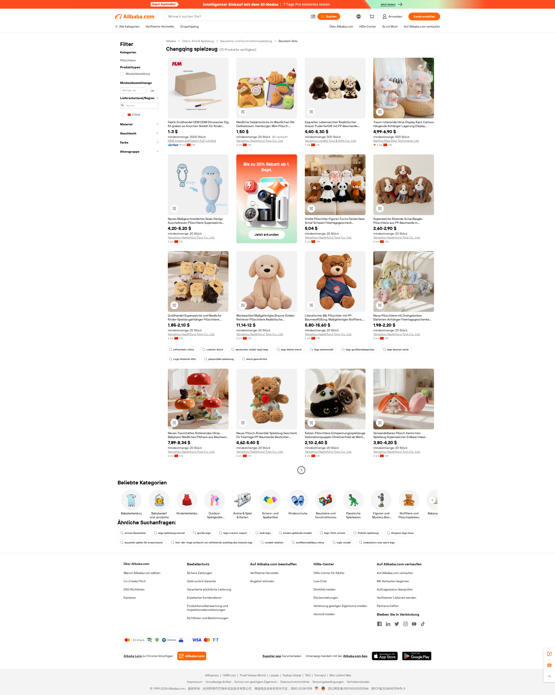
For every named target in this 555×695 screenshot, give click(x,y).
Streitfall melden (324, 589)
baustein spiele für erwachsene (144, 542)
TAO (307, 675)
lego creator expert (235, 533)
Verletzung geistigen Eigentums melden (340, 606)
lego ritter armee (334, 533)
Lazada (274, 675)
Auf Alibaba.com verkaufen (395, 573)
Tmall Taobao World (253, 675)
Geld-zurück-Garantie (201, 581)
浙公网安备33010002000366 (348, 688)
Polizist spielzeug (368, 533)
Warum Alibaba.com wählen (142, 573)
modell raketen (274, 542)
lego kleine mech (291, 349)
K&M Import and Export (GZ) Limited (192, 140)
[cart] (372, 17)
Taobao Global (291, 675)
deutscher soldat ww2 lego (252, 349)
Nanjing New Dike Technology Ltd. (396, 140)
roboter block (215, 349)
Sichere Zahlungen (199, 573)
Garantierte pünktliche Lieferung (209, 589)
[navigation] (139, 256)
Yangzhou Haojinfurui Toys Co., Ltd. (259, 140)
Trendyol (320, 675)
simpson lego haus (402, 533)
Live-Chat (320, 581)
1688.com (229, 675)
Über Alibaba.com (136, 564)
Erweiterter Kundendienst (204, 597)
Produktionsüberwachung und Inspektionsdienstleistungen (207, 608)
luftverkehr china (183, 349)
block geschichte (256, 359)
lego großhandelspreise (360, 349)
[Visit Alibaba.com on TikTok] (422, 623)
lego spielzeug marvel (171, 533)
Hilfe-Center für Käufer (328, 573)
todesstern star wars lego (379, 542)
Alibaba (171, 41)
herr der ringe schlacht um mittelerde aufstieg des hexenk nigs (213, 542)
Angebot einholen (262, 581)
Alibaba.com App (355, 656)
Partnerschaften (388, 606)
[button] (313, 16)
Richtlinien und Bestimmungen (208, 618)
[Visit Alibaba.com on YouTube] (414, 623)
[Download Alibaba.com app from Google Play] (416, 656)
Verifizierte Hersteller (264, 573)
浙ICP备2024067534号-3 (388, 688)
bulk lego (265, 533)
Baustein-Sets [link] (288, 41)
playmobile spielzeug (221, 359)
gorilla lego (204, 533)
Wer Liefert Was (340, 675)
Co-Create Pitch (135, 581)
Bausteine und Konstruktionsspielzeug (246, 41)
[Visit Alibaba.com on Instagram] (405, 623)
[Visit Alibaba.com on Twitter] (396, 623)
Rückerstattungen (325, 597)
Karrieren (130, 597)
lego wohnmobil (323, 349)
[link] (549, 653)
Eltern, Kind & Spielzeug (198, 41)
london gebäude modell (297, 533)
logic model (344, 542)
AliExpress (212, 675)
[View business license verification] (317, 688)
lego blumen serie (398, 349)
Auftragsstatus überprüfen (395, 589)
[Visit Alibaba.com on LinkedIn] (388, 623)
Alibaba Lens (133, 656)
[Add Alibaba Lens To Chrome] (191, 656)
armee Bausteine (135, 533)
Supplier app (272, 656)
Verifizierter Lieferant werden (396, 597)
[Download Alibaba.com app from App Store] (385, 656)
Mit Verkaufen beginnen (393, 581)
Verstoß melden (324, 614)
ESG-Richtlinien (134, 589)
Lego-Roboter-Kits (184, 359)
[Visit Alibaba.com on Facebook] (379, 623)
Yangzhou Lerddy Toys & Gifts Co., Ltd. (330, 140)
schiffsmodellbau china (310, 542)
